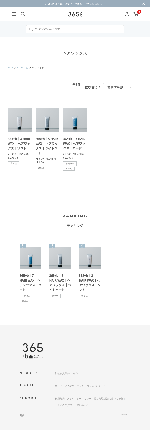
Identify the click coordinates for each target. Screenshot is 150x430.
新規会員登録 (62, 373)
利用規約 (60, 398)
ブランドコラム (85, 386)
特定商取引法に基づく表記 (109, 398)
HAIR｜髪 (22, 67)
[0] (135, 14)
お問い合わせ (81, 405)
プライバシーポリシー (79, 398)
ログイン (77, 373)
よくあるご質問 (63, 405)
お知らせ (101, 386)
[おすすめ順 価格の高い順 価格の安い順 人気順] (118, 87)
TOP (10, 67)
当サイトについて (65, 386)
